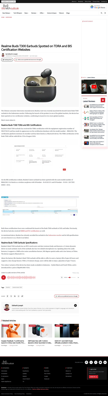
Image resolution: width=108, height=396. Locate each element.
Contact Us (104, 1)
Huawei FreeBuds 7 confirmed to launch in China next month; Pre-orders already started (12, 342)
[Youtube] (100, 362)
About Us (68, 371)
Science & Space (51, 13)
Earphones (9, 17)
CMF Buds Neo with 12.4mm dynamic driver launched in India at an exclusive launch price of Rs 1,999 (39, 342)
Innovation (4, 373)
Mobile (25, 376)
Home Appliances (6, 381)
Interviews (4, 371)
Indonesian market (54, 235)
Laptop (25, 373)
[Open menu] (105, 13)
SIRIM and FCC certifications (30, 231)
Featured (46, 379)
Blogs (68, 13)
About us (74, 1)
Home (2, 17)
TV (23, 381)
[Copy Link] (22, 296)
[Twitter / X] (11, 296)
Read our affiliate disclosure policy (40, 389)
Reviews (33, 13)
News (26, 13)
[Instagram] (95, 362)
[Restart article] (61, 277)
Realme (8, 287)
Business (46, 371)
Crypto (46, 376)
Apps (2, 379)
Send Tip (92, 376)
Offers (41, 13)
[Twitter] (91, 362)
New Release (6, 13)
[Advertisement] (40, 31)
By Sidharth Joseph (12, 54)
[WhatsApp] (18, 296)
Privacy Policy (96, 1)
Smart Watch (26, 379)
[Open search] (101, 13)
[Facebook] (7, 296)
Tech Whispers (18, 13)
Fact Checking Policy (20, 393)
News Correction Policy (7, 393)
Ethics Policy (88, 1)
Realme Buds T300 (17, 287)
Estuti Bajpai (4, 345)
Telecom (61, 13)
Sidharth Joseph (17, 305)
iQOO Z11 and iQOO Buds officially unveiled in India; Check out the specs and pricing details (66, 342)
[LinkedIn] (14, 296)
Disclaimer (80, 1)
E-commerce (4, 376)
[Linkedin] (105, 362)
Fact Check (47, 373)
